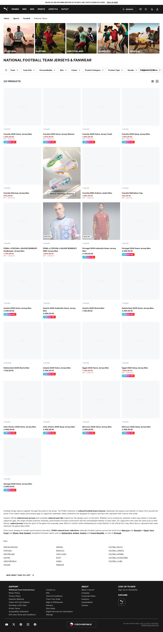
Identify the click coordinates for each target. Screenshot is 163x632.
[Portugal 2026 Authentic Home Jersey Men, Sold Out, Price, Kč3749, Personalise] (101, 230)
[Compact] (152, 81)
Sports (16, 18)
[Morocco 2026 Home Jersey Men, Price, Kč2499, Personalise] (101, 407)
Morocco (126, 530)
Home (6, 18)
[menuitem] (15, 9)
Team (12, 70)
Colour (74, 70)
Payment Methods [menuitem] (16, 599)
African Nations (11, 547)
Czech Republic (97, 533)
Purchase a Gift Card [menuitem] (17, 605)
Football (26, 18)
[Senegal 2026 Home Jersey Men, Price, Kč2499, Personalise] (22, 465)
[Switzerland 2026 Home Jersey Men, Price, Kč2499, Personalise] (141, 289)
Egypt (146, 530)
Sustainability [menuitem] (87, 602)
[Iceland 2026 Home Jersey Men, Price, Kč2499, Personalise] (62, 348)
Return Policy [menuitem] (14, 593)
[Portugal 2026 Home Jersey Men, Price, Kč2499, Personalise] (141, 229)
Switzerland (67, 533)
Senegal (137, 530)
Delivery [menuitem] (49, 605)
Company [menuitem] (86, 593)
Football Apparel (116, 554)
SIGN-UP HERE (112, 2)
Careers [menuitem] (85, 605)
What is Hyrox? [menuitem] (88, 590)
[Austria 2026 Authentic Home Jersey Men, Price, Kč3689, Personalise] (62, 290)
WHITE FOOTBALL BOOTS (62, 194)
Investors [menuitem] (85, 599)
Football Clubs (115, 561)
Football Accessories (118, 558)
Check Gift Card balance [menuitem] (19, 602)
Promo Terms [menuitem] (14, 608)
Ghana (15, 533)
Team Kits (27, 70)
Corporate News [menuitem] (88, 596)
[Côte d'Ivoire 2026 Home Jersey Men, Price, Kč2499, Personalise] (22, 407)
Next (6, 541)
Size (62, 70)
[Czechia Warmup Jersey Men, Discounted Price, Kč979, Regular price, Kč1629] (22, 173)
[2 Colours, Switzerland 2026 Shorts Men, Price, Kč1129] (22, 347)
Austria (83, 533)
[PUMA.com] (5, 9)
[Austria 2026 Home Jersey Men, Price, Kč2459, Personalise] (22, 289)
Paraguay (60, 565)
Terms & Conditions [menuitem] (54, 596)
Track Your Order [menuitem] (53, 599)
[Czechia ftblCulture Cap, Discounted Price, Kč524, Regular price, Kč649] (141, 173)
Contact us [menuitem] (50, 590)
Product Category (92, 70)
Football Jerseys (116, 550)
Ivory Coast (61, 554)
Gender (131, 70)
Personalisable (45, 70)
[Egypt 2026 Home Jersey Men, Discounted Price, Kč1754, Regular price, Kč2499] (101, 348)
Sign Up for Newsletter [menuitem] (128, 590)
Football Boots (116, 547)
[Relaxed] (157, 81)
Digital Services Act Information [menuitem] (59, 611)
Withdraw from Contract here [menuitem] (22, 590)
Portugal (117, 533)
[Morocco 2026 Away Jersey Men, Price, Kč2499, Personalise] (141, 407)
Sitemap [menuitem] (49, 614)
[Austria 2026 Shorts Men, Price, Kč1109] (101, 287)
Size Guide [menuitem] (50, 608)
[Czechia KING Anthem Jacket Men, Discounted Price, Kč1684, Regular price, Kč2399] (101, 173)
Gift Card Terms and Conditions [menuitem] (22, 614)
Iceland (76, 533)
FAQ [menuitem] (47, 593)
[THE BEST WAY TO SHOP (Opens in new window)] (121, 602)
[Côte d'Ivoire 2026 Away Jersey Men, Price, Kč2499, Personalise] (62, 407)
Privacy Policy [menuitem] (15, 596)
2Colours (7, 363)
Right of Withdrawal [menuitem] (54, 602)
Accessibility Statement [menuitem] (18, 611)
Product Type (114, 70)
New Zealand (25, 533)
